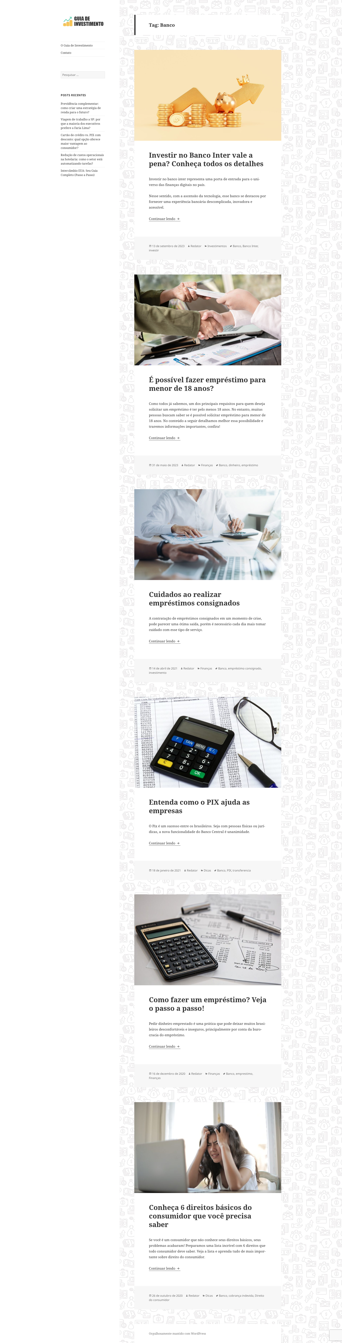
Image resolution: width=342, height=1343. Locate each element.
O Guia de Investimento (77, 45)
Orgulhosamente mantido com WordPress (177, 1334)
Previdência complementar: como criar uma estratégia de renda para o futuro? (81, 108)
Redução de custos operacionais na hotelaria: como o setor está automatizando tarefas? (82, 159)
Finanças (207, 465)
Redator (196, 246)
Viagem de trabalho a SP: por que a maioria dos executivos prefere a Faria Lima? (80, 123)
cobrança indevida (241, 1296)
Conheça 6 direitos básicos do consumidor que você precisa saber (200, 1215)
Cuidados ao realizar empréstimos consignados (194, 598)
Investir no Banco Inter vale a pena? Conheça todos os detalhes (206, 159)
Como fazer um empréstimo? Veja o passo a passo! (207, 1004)
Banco (237, 246)
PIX (229, 870)
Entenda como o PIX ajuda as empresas (199, 806)
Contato (66, 53)
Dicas (207, 870)
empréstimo (250, 465)
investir (154, 250)
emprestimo (244, 1074)
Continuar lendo (164, 218)
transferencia (242, 870)
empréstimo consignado (244, 668)
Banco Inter (250, 246)
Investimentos (217, 246)
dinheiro (234, 465)
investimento (158, 673)
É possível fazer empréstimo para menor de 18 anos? (207, 384)
